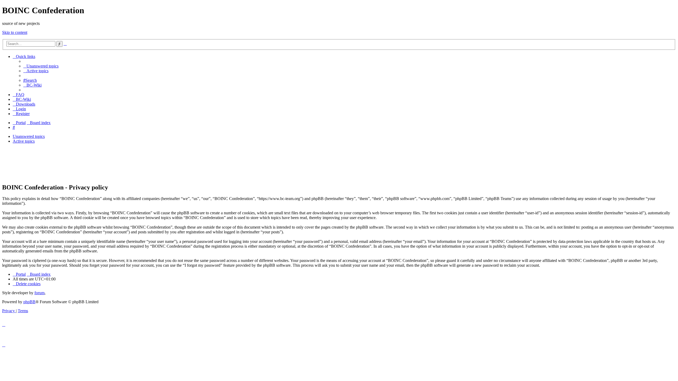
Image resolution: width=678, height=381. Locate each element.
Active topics (24, 141)
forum (39, 293)
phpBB (29, 302)
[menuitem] (41, 66)
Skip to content (14, 32)
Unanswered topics (29, 136)
